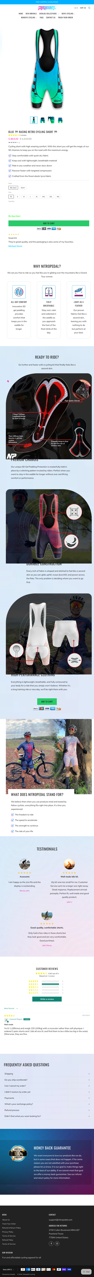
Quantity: (11, 201)
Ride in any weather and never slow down (32, 165)
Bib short (13, 188)
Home (21, 13)
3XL (50, 197)
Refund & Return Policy (11, 1228)
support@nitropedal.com (60, 1219)
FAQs (42, 17)
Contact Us (50, 17)
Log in (76, 8)
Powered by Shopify (8, 1274)
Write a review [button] (47, 999)
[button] (13, 135)
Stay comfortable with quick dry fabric (30, 155)
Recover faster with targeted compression (32, 170)
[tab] (33, 120)
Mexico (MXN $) (7, 1269)
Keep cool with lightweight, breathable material (34, 160)
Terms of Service (9, 1236)
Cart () (83, 8)
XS (11, 197)
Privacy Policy (7, 1232)
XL (37, 197)
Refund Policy (7, 1240)
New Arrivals (31, 13)
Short (23, 188)
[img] (9, 1016)
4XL (58, 197)
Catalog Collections (48, 13)
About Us (6, 1220)
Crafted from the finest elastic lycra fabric (31, 176)
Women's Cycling (28, 17)
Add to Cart (47, 701)
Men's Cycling (67, 13)
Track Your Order (65, 17)
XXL (43, 197)
